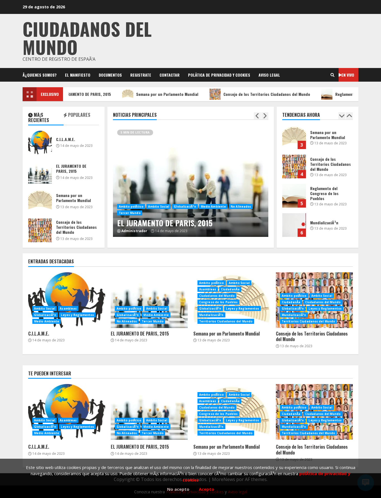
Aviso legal (269, 75)
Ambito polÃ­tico (131, 206)
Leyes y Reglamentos (77, 315)
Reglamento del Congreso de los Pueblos (294, 196)
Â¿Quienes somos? (40, 75)
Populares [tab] (78, 115)
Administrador (134, 231)
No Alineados (241, 206)
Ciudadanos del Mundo (217, 296)
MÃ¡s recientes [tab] (38, 117)
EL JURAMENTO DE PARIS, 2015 (76, 94)
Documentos (110, 75)
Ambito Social (158, 206)
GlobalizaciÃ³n (185, 206)
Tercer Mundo (130, 213)
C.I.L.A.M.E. (40, 142)
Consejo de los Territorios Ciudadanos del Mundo (257, 94)
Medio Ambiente (213, 206)
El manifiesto (77, 75)
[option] (190, 190)
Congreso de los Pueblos (218, 302)
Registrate (140, 75)
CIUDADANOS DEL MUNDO (87, 37)
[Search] (332, 75)
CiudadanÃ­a (230, 289)
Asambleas (68, 308)
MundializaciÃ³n (294, 225)
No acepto (178, 489)
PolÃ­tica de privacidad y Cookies (219, 75)
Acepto (206, 489)
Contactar (170, 75)
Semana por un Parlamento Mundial (158, 94)
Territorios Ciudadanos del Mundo (225, 321)
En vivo (347, 75)
